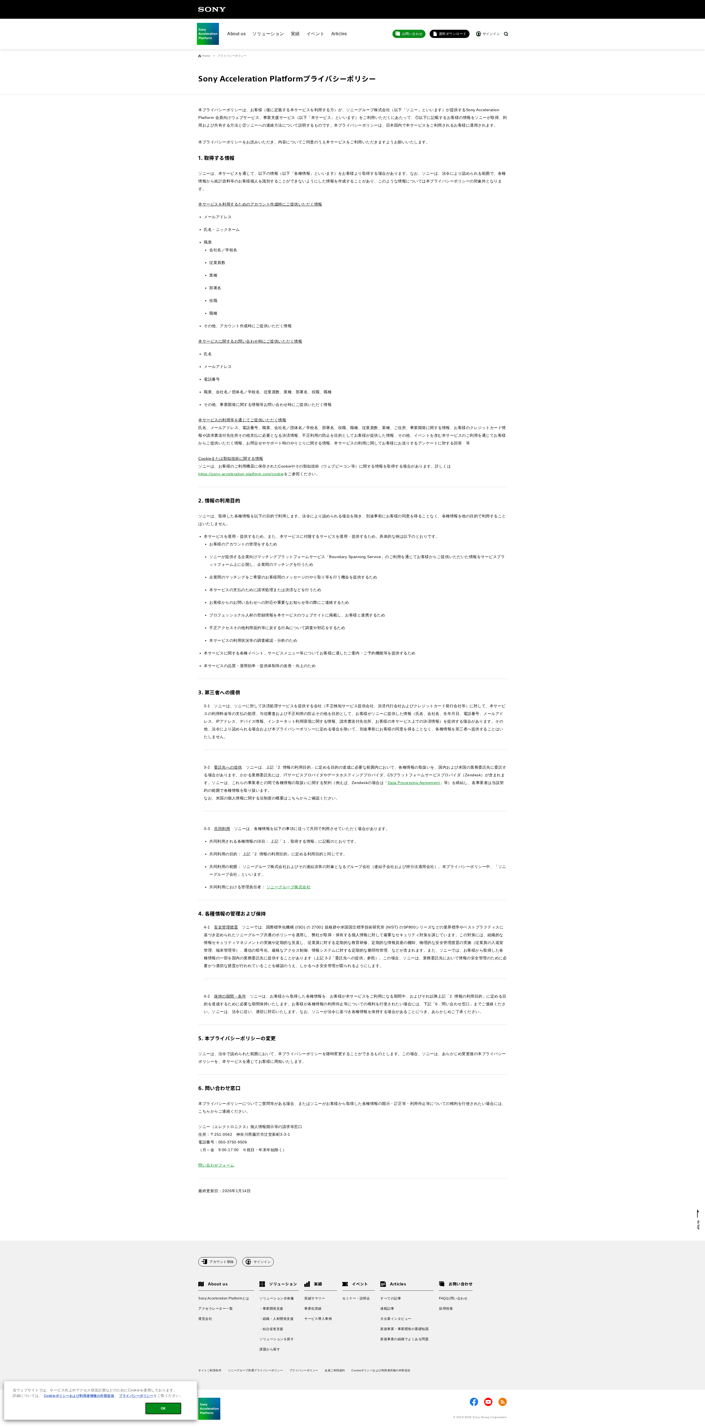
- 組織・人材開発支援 (276, 1319)
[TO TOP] (698, 1219)
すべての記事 (390, 1298)
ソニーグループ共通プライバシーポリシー (255, 1370)
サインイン (262, 1262)
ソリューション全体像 (276, 1298)
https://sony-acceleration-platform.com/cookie (241, 474)
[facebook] (474, 1402)
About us (236, 33)
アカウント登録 (222, 1262)
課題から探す (269, 1349)
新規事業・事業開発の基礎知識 (404, 1329)
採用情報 (446, 1308)
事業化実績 (313, 1308)
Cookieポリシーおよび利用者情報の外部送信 (380, 1370)
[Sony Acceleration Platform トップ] (208, 34)
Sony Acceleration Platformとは (223, 1298)
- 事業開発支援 (271, 1308)
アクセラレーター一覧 (215, 1308)
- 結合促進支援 (271, 1329)
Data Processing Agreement (414, 782)
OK (163, 1408)
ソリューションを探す (276, 1339)
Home (206, 55)
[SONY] (212, 9)
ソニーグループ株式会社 (289, 887)
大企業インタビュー (395, 1319)
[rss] (502, 1402)
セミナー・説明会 (356, 1298)
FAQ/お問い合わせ (453, 1298)
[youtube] (488, 1402)
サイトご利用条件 (209, 1370)
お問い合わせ (412, 34)
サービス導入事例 (318, 1319)
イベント (316, 33)
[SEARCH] (506, 34)
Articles (339, 33)
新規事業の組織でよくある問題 (404, 1339)
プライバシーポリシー (303, 1370)
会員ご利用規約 (335, 1370)
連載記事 (387, 1308)
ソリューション (268, 33)
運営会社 (205, 1319)
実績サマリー (314, 1298)
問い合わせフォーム (216, 1165)
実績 (295, 33)
